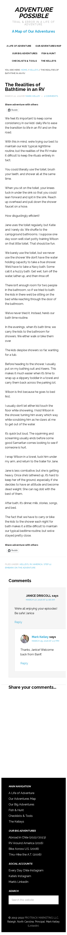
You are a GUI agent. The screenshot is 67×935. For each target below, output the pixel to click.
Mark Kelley (40, 637)
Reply (18, 622)
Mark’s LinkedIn (18, 881)
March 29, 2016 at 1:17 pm (45, 641)
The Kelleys (16, 821)
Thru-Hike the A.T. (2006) (25, 854)
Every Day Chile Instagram (26, 870)
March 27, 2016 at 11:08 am (40, 599)
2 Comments (51, 96)
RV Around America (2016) (26, 843)
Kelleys (24, 564)
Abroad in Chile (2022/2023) (27, 837)
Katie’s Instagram (20, 876)
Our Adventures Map (22, 798)
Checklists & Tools (21, 816)
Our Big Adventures (21, 804)
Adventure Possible (34, 12)
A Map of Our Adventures (33, 31)
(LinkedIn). (33, 925)
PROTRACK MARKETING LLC (41, 917)
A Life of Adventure (21, 793)
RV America (36, 564)
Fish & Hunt (16, 810)
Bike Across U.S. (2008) (24, 849)
